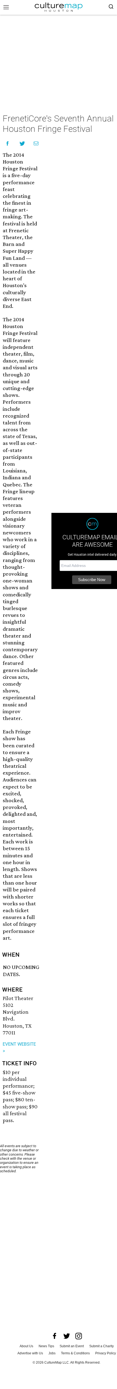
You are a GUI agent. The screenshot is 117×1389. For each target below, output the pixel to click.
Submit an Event (72, 1346)
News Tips (46, 1346)
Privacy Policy (105, 1353)
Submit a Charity (101, 1346)
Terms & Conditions (75, 1353)
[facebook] (54, 1336)
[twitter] (66, 1336)
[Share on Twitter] (22, 143)
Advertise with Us (30, 1353)
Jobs (52, 1353)
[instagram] (78, 1336)
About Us (26, 1346)
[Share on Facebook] (7, 143)
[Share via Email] (36, 143)
